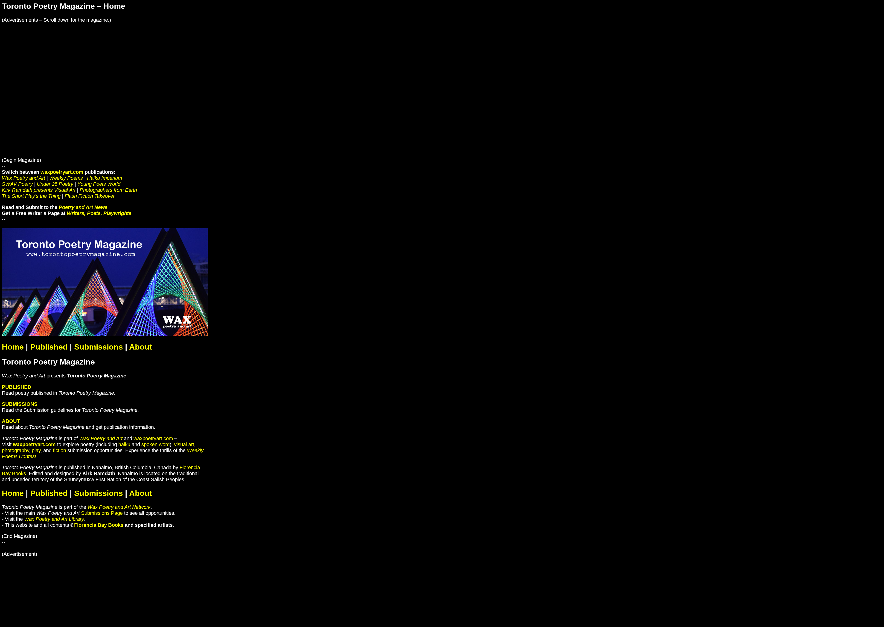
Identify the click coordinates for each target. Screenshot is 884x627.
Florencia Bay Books (98, 525)
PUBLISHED (16, 387)
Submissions (98, 347)
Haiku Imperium (104, 178)
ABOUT (11, 421)
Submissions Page (102, 513)
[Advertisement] (140, 55)
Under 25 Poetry (55, 184)
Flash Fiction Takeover (90, 196)
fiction (59, 450)
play (36, 450)
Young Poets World (98, 184)
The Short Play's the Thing (31, 196)
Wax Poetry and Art (23, 178)
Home (13, 347)
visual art (184, 444)
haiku (124, 444)
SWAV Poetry (17, 184)
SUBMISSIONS (20, 404)
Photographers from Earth (108, 190)
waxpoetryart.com (62, 172)
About (140, 347)
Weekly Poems (66, 178)
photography (15, 450)
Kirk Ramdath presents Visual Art (39, 190)
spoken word (155, 444)
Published (49, 347)
